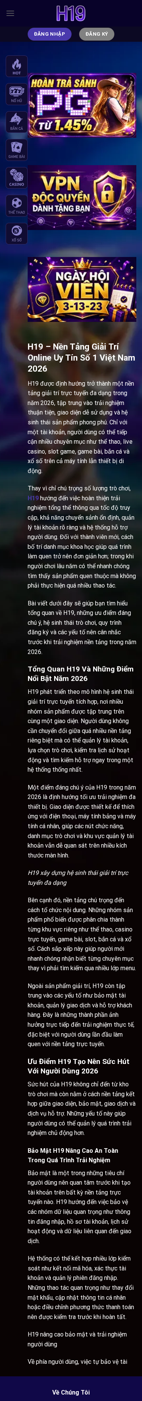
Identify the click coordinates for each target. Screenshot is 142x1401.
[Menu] (10, 13)
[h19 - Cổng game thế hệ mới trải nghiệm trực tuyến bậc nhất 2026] (71, 13)
